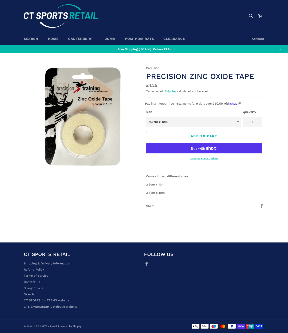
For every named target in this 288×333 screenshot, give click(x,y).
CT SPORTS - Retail (45, 326)
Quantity (249, 112)
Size (149, 112)
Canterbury (80, 39)
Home (53, 39)
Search (31, 39)
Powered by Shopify (69, 326)
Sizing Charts (33, 288)
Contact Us (32, 282)
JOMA (110, 39)
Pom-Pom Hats (139, 39)
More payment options (204, 158)
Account (258, 39)
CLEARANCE (174, 39)
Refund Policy (34, 269)
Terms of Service (36, 275)
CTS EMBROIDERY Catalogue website (50, 306)
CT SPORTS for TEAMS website (46, 300)
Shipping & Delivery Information (47, 263)
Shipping (170, 91)
